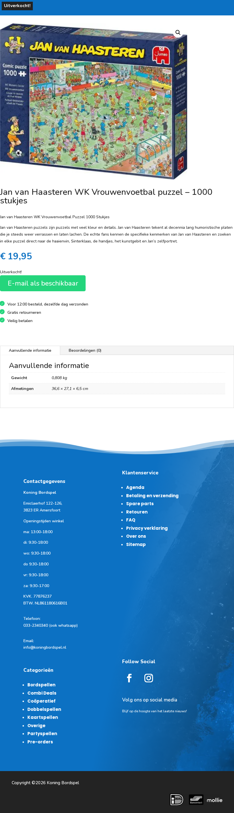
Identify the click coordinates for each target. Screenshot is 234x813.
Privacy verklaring (147, 528)
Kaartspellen (42, 717)
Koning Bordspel (63, 783)
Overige (36, 726)
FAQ (130, 520)
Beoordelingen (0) (85, 350)
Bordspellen (41, 685)
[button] (178, 32)
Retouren (137, 512)
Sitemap (136, 544)
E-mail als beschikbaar (43, 283)
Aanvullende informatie (30, 350)
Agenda (135, 487)
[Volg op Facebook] (129, 678)
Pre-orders (40, 742)
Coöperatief (41, 701)
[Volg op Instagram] (148, 678)
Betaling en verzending (152, 496)
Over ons (136, 536)
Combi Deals (42, 693)
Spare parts (140, 504)
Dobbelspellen (44, 709)
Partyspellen (42, 734)
